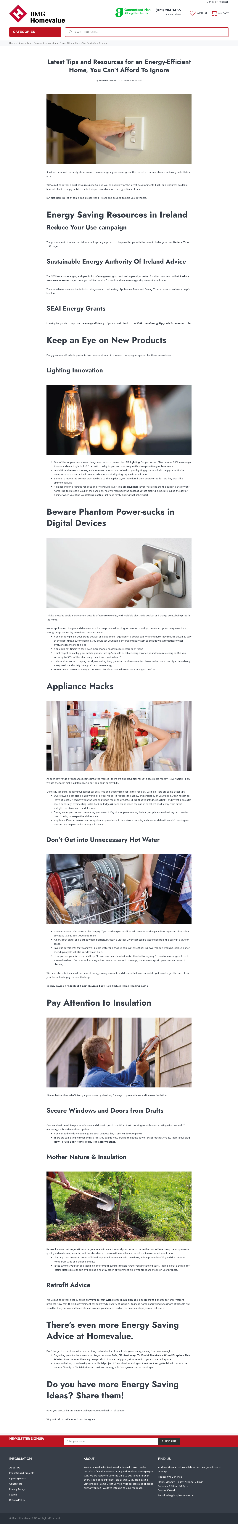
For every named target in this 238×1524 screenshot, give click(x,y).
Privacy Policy (17, 1489)
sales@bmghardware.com (180, 1495)
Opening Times (173, 15)
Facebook (73, 1419)
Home (12, 43)
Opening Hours (17, 1478)
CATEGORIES (24, 32)
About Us (14, 1468)
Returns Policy (17, 1500)
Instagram (89, 1419)
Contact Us (15, 1484)
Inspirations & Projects (21, 1473)
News (21, 43)
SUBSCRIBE (169, 1441)
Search (13, 1495)
